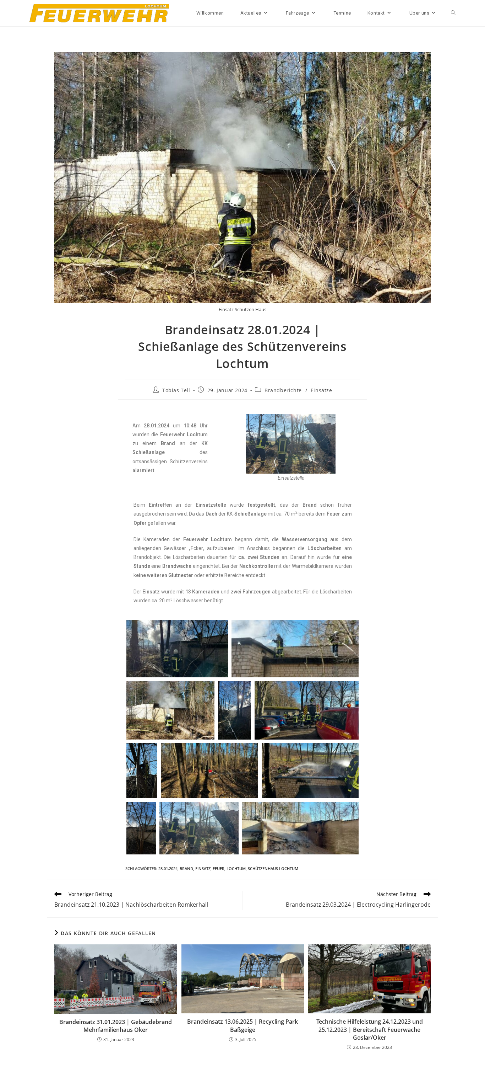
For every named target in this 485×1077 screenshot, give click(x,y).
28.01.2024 (168, 868)
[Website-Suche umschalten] (453, 13)
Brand (186, 868)
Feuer (218, 868)
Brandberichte (283, 390)
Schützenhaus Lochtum (273, 868)
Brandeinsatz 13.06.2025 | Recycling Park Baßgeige (242, 1025)
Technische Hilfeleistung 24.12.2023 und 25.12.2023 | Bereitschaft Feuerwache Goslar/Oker (369, 1029)
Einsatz (203, 868)
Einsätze (321, 390)
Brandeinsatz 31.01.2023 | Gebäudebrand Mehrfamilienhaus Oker (115, 1026)
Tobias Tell (176, 390)
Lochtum (236, 868)
